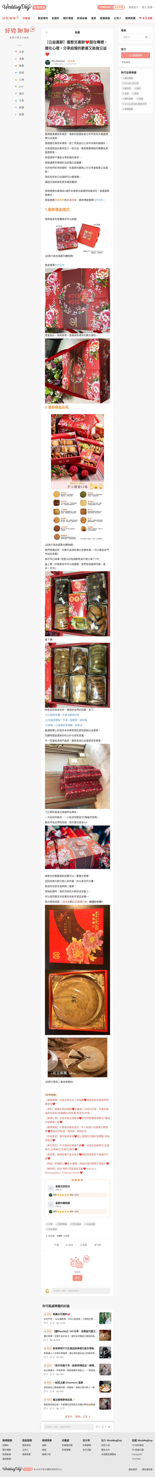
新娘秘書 (6, 1454)
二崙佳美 (65, 901)
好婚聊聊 (87, 1445)
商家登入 (133, 7)
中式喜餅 (52, 1229)
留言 (71, 1245)
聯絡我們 (133, 1469)
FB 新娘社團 (138, 1449)
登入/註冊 (147, 7)
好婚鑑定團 (67, 1445)
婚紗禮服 (6, 1449)
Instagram (137, 1454)
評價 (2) (58, 1206)
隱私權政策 (147, 1469)
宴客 (136, 93)
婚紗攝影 (128, 78)
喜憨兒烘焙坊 (62, 1186)
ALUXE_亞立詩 (131, 83)
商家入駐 (105, 1445)
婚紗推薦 (128, 98)
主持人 (25, 1449)
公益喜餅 (91, 1224)
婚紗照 (127, 88)
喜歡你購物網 (62, 1203)
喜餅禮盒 (62, 1224)
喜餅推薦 (128, 109)
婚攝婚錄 (6, 1458)
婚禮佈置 (26, 1454)
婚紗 (139, 88)
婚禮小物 (46, 1454)
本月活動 (147, 18)
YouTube (136, 1458)
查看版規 (126, 62)
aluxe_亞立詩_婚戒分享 (135, 103)
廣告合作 (105, 1449)
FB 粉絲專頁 (138, 1445)
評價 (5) (58, 1190)
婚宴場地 (26, 1445)
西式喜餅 (77, 1224)
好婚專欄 (66, 1449)
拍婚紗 (5, 1445)
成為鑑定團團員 (108, 1454)
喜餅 (126, 93)
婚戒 (141, 98)
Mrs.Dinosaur (58, 61)
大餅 (50, 1224)
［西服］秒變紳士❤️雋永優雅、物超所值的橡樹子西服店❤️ (77, 1163)
